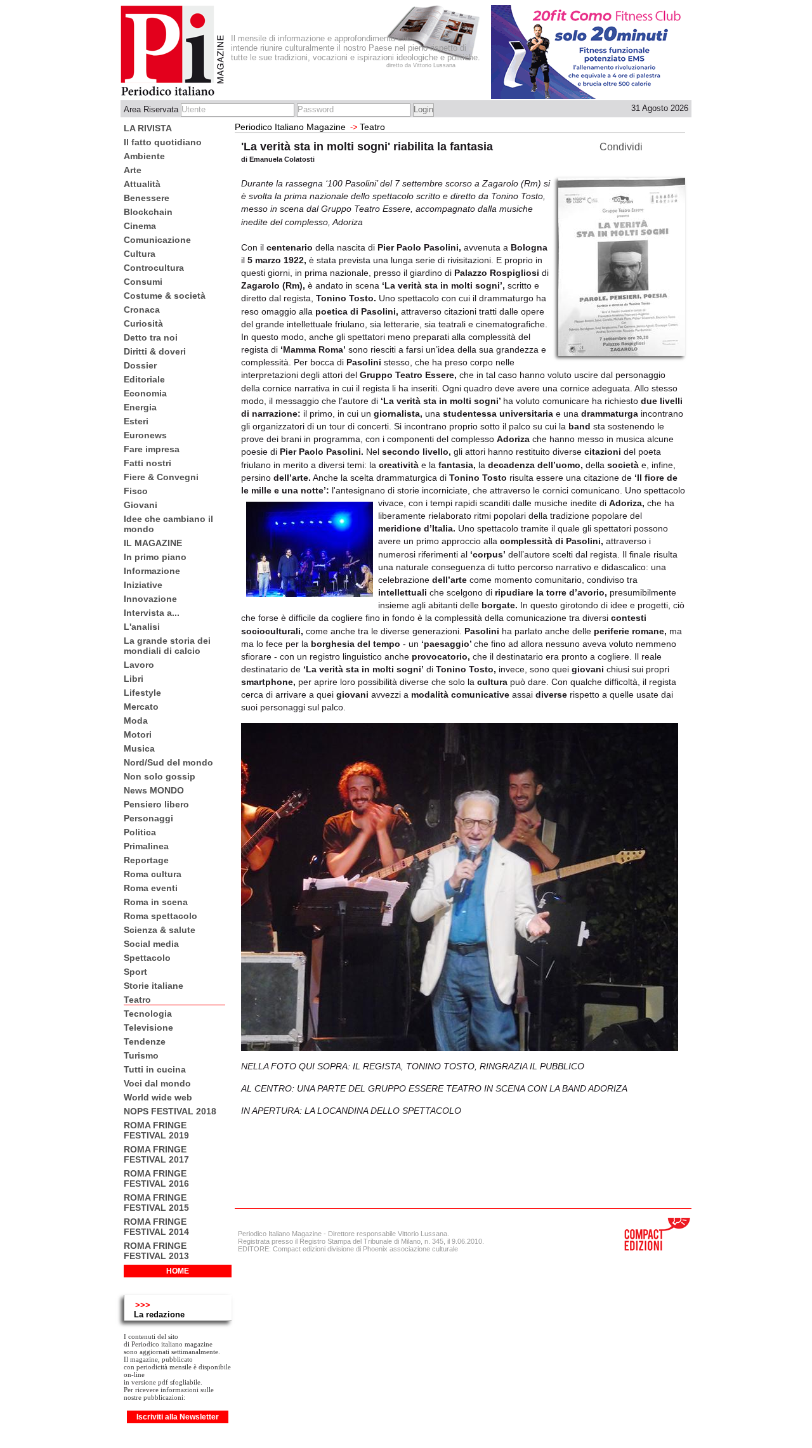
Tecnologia (148, 1013)
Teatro (137, 1000)
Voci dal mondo (157, 1083)
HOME (177, 1271)
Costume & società (165, 295)
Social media (151, 944)
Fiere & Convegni (161, 477)
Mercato (141, 706)
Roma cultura (152, 874)
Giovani (140, 505)
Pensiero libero (156, 804)
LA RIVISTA (148, 128)
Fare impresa (152, 449)
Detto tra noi (151, 337)
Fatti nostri (147, 463)
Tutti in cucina (155, 1069)
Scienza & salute (159, 930)
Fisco (136, 491)
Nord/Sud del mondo (168, 762)
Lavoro (139, 665)
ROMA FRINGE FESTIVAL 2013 (156, 1251)
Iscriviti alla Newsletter (177, 1417)
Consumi (143, 282)
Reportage (146, 860)
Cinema (140, 226)
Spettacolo (147, 958)
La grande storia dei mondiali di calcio (167, 646)
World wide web (158, 1097)
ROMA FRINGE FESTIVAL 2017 (156, 1154)
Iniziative (143, 585)
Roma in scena (156, 902)
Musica (139, 748)
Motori (138, 734)
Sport (135, 972)
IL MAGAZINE (153, 543)
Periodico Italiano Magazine (290, 127)
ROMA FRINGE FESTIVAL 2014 (156, 1226)
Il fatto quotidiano (163, 142)
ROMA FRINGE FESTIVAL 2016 (156, 1178)
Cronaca (142, 309)
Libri (133, 679)
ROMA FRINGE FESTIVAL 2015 (156, 1202)
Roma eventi (151, 888)
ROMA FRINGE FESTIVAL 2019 (156, 1130)
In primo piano (155, 557)
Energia (140, 407)
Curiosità (143, 323)
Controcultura (154, 268)
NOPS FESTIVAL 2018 (170, 1111)
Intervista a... (152, 613)
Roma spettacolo (160, 916)
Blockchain (148, 212)
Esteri (136, 421)
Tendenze (145, 1041)
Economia (145, 393)
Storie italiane (153, 986)
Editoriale (144, 379)
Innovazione (150, 599)
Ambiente (144, 156)
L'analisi (142, 627)
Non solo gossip (159, 776)
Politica (140, 832)
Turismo (141, 1055)
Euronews (145, 435)
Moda (136, 720)
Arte (132, 170)
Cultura (139, 254)
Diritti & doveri (155, 351)
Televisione (148, 1027)
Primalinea (146, 846)
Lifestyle (142, 693)
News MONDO (154, 790)
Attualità (142, 184)
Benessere (146, 198)
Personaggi (148, 818)
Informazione (152, 571)
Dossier (140, 365)
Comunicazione (157, 240)
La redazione (159, 1314)
